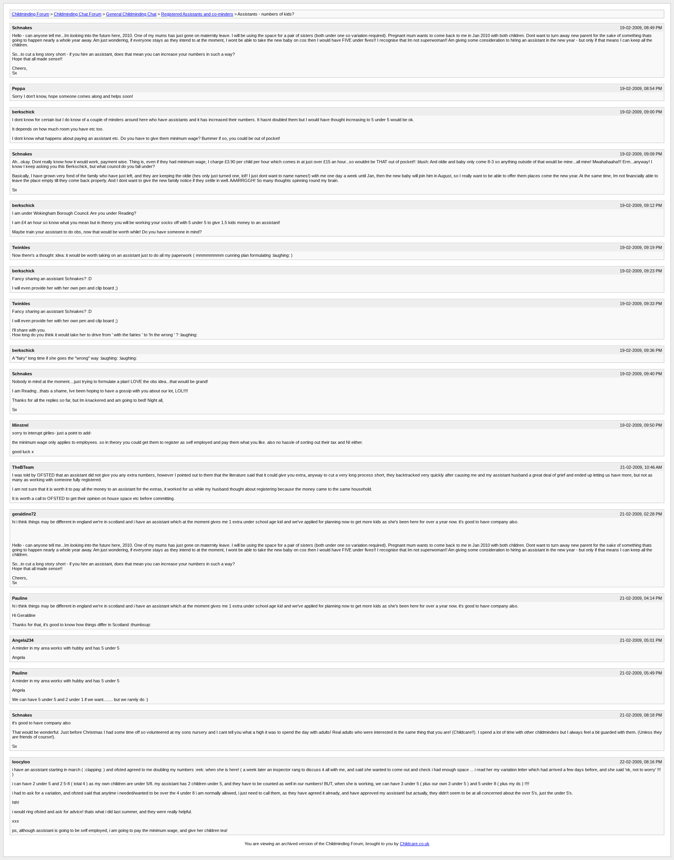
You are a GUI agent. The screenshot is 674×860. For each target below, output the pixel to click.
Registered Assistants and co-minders (197, 14)
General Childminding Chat (131, 14)
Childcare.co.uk (414, 843)
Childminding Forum (30, 14)
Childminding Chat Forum (77, 14)
